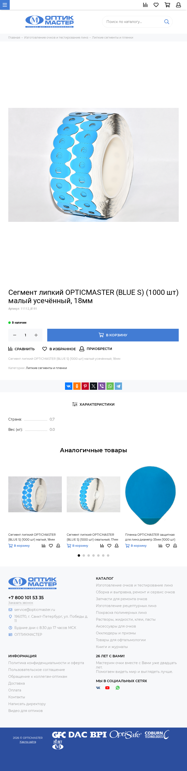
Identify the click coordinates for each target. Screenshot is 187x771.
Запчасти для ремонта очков (121, 599)
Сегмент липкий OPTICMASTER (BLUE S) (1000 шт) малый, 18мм (32, 537)
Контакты (16, 697)
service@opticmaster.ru (34, 609)
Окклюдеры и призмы (116, 633)
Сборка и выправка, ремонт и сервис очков (135, 592)
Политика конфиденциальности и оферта (46, 663)
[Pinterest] (85, 386)
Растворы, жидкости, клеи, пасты (126, 619)
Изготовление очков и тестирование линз (134, 585)
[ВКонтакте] (68, 386)
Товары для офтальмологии (121, 640)
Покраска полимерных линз (121, 612)
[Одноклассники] (77, 386)
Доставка (16, 683)
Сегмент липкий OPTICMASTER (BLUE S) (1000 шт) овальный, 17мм (92, 537)
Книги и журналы (112, 647)
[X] (93, 386)
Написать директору (27, 704)
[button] (79, 555)
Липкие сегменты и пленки (46, 368)
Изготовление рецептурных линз (126, 606)
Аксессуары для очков (116, 626)
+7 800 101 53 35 (26, 597)
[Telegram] (118, 386)
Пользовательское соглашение (36, 670)
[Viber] (101, 386)
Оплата (14, 690)
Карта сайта (28, 741)
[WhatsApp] (110, 386)
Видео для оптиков (25, 711)
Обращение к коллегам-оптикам (37, 676)
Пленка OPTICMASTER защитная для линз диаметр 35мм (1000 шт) (150, 537)
